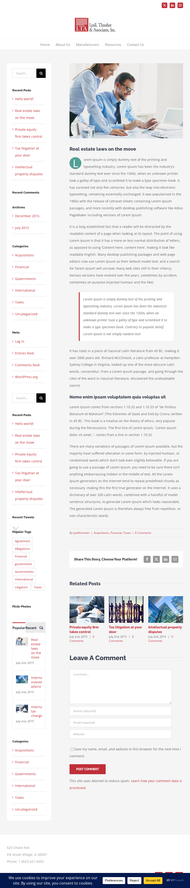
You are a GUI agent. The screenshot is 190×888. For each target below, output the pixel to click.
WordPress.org (26, 377)
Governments (25, 279)
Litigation (21, 587)
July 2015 (22, 228)
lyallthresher (81, 533)
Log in (19, 341)
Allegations (22, 549)
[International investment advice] (22, 679)
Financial (116, 533)
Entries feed (24, 353)
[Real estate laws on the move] (22, 641)
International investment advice (36, 682)
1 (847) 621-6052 (31, 861)
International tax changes (36, 711)
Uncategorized (26, 314)
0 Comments (143, 533)
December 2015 (27, 216)
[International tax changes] (22, 708)
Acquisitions (101, 533)
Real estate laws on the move (36, 648)
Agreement (22, 541)
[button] (73, 619)
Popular (19, 628)
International (25, 290)
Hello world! (24, 99)
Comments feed (27, 365)
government (23, 564)
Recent (31, 628)
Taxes (127, 533)
